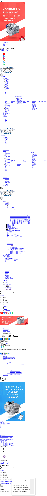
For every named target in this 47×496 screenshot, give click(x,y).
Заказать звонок (8, 289)
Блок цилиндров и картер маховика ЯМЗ (18, 365)
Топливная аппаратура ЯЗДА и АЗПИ (7, 123)
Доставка (34, 104)
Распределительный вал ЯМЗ (15, 370)
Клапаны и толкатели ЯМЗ (15, 371)
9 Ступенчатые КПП (7, 100)
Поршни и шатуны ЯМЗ (14, 367)
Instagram (6, 306)
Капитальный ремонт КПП (20, 102)
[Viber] (4, 339)
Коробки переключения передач (6, 90)
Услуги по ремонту (18, 96)
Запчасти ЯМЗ (7, 120)
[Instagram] (3, 450)
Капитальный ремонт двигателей (20, 99)
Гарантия (34, 105)
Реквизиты (34, 100)
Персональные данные (35, 109)
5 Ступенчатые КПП (7, 93)
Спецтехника (5, 125)
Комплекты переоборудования (6, 113)
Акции (28, 101)
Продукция (3, 76)
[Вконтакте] (3, 448)
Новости (33, 102)
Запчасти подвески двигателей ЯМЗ (17, 364)
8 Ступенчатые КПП (7, 96)
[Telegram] (3, 451)
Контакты (42, 101)
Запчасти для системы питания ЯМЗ (14, 373)
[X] (2, 339)
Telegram (6, 307)
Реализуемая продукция (34, 96)
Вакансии (34, 101)
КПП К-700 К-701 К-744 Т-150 (7, 106)
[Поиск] (1, 75)
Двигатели (5, 78)
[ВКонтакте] (1, 339)
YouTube (5, 309)
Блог (39, 101)
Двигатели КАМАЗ (7, 82)
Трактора (4, 114)
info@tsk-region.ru (3, 295)
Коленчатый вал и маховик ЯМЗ (16, 368)
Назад (7, 202)
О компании (32, 92)
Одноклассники (7, 310)
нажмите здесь (18, 493)
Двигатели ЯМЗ (13, 209)
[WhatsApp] (6, 339)
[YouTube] (3, 452)
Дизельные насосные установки (5, 116)
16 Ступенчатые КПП (7, 103)
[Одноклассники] (7, 339)
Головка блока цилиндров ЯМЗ (16, 366)
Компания (2, 421)
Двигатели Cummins (7, 88)
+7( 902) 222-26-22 (4, 50)
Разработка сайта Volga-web (5, 483)
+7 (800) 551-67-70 (4, 49)
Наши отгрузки (24, 102)
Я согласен (32, 486)
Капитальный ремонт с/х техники (20, 104)
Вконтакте (6, 304)
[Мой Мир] (9, 339)
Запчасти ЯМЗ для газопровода (16, 372)
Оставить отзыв (34, 107)
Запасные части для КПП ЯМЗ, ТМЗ (7, 110)
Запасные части (6, 118)
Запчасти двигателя (11, 363)
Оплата (33, 103)
